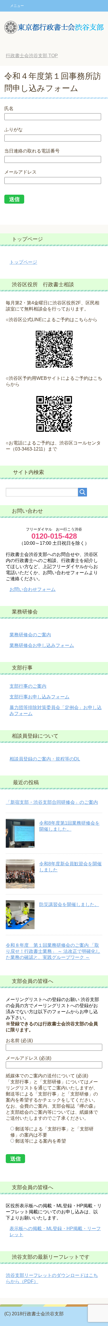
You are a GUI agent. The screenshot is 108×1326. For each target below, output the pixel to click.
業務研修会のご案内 (30, 634)
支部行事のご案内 (28, 686)
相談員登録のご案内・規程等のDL (45, 758)
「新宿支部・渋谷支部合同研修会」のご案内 (52, 802)
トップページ (23, 262)
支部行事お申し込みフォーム (39, 696)
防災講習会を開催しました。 (69, 904)
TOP (32, 55)
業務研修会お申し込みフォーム (42, 645)
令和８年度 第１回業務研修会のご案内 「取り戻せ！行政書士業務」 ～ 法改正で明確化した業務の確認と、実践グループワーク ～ (53, 951)
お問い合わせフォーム (33, 589)
